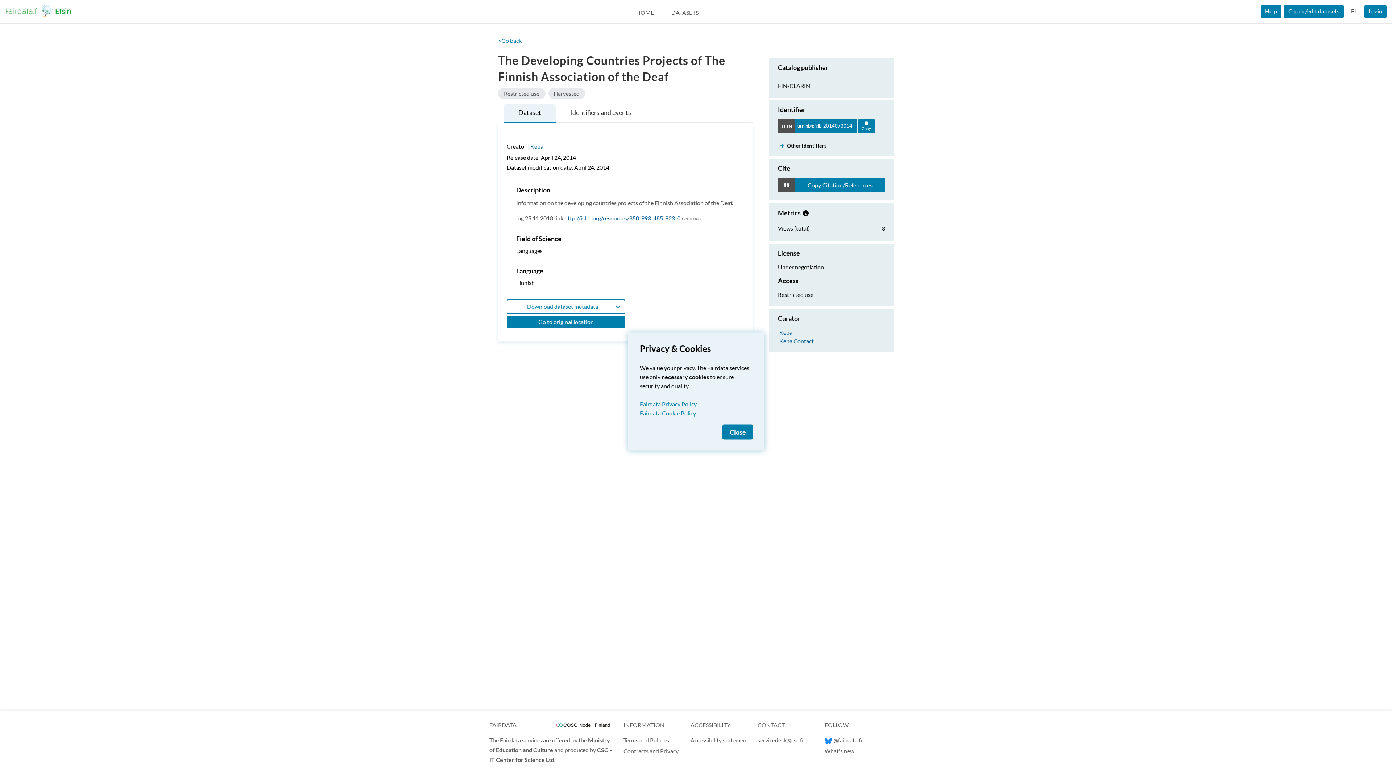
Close (738, 432)
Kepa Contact (796, 340)
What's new (839, 750)
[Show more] (782, 145)
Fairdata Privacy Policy (668, 404)
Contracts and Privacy (651, 750)
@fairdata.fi (847, 740)
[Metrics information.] (806, 212)
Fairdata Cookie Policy (668, 413)
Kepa (536, 146)
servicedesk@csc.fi (780, 740)
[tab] (530, 113)
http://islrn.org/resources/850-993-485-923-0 (622, 218)
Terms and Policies (646, 740)
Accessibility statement (720, 740)
